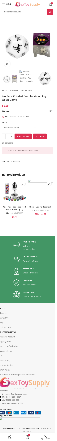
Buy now (40, 136)
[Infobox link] (27, 246)
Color (4, 122)
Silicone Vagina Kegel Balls (40, 207)
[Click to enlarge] (7, 64)
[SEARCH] (50, 12)
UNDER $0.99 (26, 90)
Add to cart (23, 136)
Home (4, 90)
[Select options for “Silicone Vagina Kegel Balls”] (49, 183)
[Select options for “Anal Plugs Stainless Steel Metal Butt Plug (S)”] (23, 183)
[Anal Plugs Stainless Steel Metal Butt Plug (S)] (14, 192)
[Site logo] (27, 4)
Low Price (14, 90)
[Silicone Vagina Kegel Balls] (40, 192)
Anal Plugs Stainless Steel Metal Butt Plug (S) (14, 208)
